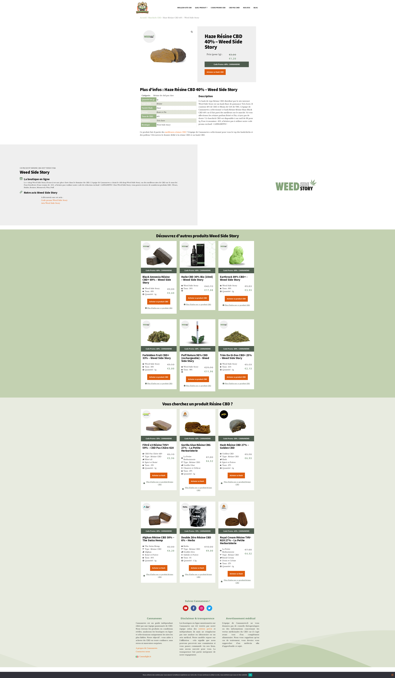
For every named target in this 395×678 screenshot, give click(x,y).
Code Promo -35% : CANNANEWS (159, 438)
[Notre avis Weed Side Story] (21, 192)
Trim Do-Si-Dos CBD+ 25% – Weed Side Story (236, 356)
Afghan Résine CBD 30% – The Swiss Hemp (158, 539)
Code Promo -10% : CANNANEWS (197, 531)
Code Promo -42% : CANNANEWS (197, 438)
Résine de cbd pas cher (163, 95)
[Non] (392, 675)
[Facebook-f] (193, 608)
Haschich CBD (154, 18)
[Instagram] (201, 608)
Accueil (143, 18)
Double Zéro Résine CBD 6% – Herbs (196, 539)
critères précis (205, 629)
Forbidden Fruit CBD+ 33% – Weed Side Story (156, 356)
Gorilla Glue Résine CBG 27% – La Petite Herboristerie (196, 447)
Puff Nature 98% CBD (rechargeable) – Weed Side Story (195, 358)
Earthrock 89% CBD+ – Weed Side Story (234, 278)
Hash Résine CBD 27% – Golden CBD (234, 446)
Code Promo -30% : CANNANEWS (236, 438)
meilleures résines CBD (175, 132)
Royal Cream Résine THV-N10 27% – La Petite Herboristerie (235, 540)
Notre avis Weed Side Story (40, 192)
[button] (192, 32)
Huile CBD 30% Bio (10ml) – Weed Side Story (197, 278)
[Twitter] (209, 608)
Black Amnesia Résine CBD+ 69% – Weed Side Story (156, 279)
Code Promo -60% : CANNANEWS (227, 64)
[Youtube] (185, 608)
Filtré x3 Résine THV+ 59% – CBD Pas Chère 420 (158, 446)
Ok (250, 675)
